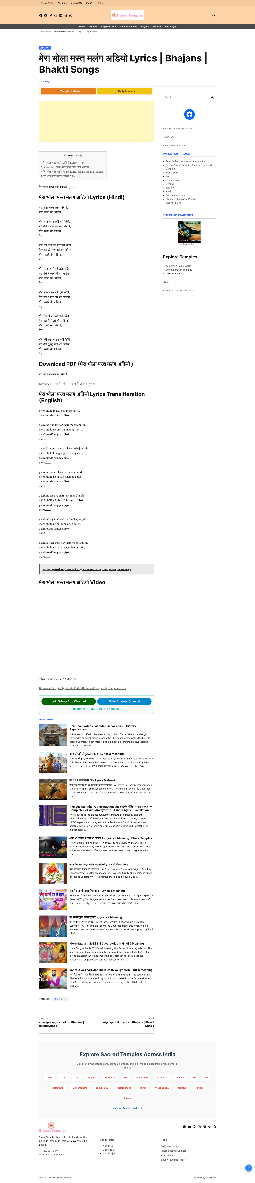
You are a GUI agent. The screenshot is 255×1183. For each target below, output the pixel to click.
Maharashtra (79, 1087)
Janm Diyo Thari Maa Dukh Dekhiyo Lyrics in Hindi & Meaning (111, 970)
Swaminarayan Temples (179, 269)
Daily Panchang (169, 1146)
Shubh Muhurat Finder (173, 1159)
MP (194, 1077)
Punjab (199, 1087)
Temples (92, 26)
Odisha (182, 1087)
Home (82, 26)
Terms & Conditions (53, 1154)
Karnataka (162, 1077)
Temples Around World (178, 265)
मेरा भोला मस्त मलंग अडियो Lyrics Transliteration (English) (73, 171)
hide (78, 155)
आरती (168, 191)
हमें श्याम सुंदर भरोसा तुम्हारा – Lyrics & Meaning (96, 917)
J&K (63, 1077)
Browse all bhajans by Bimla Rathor (60, 688)
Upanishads (172, 180)
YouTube (96, 709)
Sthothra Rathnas (128, 26)
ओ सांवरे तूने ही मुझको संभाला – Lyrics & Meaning (97, 754)
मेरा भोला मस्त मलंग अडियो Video (59, 176)
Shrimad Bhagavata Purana (181, 198)
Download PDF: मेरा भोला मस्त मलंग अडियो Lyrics (67, 384)
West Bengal (162, 1087)
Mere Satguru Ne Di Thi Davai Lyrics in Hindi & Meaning (107, 943)
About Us (62, 3)
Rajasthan (58, 1087)
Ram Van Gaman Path (175, 145)
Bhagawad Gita (108, 26)
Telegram (79, 709)
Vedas (169, 176)
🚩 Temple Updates (68, 91)
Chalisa (170, 183)
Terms (100, 3)
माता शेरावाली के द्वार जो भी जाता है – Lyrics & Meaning (99, 864)
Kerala (180, 1077)
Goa (77, 1077)
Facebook (113, 709)
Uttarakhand (124, 1087)
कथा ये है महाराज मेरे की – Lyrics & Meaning (94, 780)
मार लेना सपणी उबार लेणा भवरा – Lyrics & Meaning (97, 891)
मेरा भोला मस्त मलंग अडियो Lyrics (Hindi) (63, 162)
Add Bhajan (170, 26)
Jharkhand (142, 1077)
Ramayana (168, 136)
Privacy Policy (46, 3)
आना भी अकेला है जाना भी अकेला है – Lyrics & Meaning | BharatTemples (111, 838)
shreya (46, 81)
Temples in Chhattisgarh (179, 290)
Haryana (110, 1077)
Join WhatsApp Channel (69, 701)
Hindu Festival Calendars (175, 1150)
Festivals (156, 26)
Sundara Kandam (175, 195)
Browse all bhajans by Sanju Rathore (104, 688)
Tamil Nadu (102, 1087)
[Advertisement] (96, 121)
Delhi (49, 1077)
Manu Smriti (172, 172)
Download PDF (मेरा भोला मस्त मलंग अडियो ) (65, 167)
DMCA (89, 3)
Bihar (143, 1087)
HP (125, 1077)
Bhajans (145, 26)
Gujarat (92, 1077)
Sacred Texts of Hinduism (177, 128)
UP (207, 1077)
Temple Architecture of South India (185, 161)
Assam (127, 1098)
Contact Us (76, 3)
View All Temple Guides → (127, 1108)
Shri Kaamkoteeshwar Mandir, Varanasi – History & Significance (104, 727)
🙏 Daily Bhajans (125, 91)
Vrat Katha (167, 1155)
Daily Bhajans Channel (124, 701)
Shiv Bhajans (60, 999)
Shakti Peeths (173, 202)
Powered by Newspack (204, 1177)
